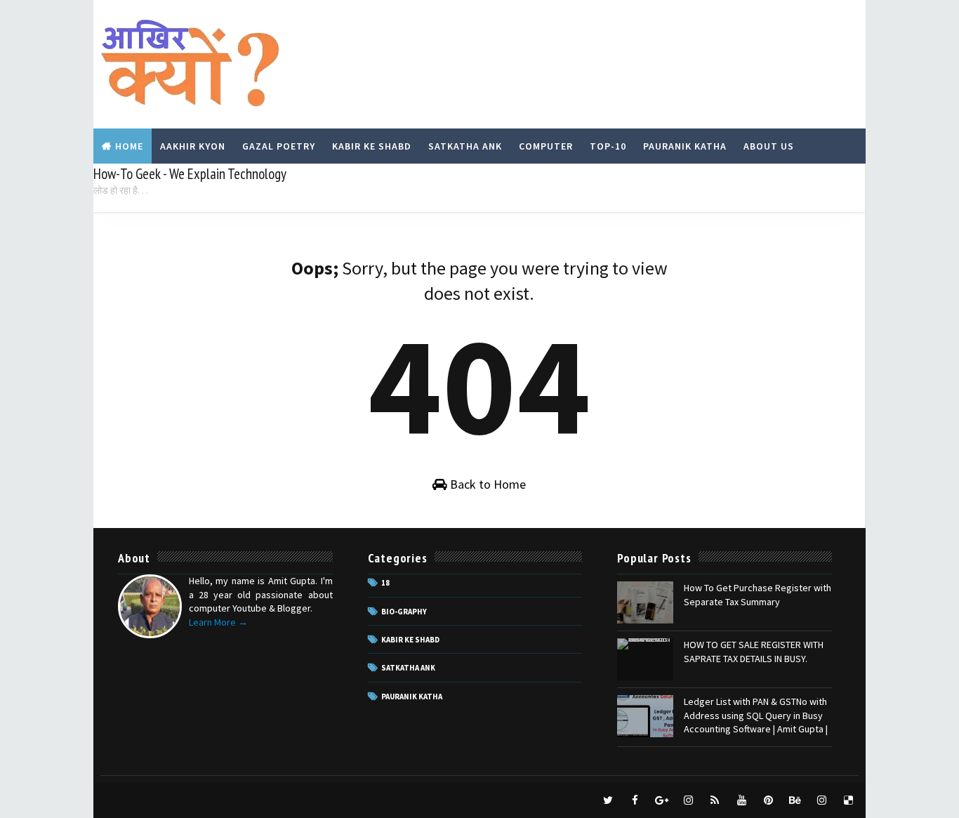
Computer (546, 146)
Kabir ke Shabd (410, 640)
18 (385, 583)
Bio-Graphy (404, 611)
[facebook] (634, 800)
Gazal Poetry (278, 146)
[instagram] (688, 800)
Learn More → (218, 622)
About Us (768, 146)
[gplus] (661, 800)
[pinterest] (768, 800)
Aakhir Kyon (192, 146)
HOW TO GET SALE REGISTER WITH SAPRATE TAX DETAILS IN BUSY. (754, 651)
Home (129, 146)
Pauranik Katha (685, 146)
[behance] (794, 800)
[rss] (714, 800)
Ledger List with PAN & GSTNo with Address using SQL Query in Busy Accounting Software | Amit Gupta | (756, 715)
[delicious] (848, 800)
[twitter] (608, 800)
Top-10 (608, 146)
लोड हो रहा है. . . (120, 190)
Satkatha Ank (465, 146)
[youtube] (741, 800)
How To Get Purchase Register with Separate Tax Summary (757, 594)
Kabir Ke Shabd (371, 146)
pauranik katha (411, 696)
